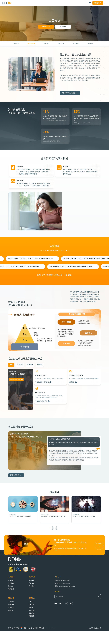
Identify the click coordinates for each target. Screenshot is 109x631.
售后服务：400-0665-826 (62, 583)
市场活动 (31, 613)
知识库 (31, 607)
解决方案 (11, 598)
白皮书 (31, 601)
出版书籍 (31, 610)
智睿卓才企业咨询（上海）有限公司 (34, 628)
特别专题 (31, 616)
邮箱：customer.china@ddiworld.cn (64, 586)
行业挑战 (31, 586)
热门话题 (31, 580)
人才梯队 (31, 583)
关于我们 (11, 577)
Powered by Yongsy (51, 628)
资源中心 (32, 598)
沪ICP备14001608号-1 (14, 628)
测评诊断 (11, 604)
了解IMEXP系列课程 (68, 93)
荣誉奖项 (11, 583)
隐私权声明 (97, 628)
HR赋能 (10, 610)
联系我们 (63, 26)
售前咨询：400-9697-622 (62, 580)
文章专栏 (31, 604)
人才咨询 (11, 601)
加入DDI (10, 586)
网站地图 (90, 628)
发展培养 (11, 607)
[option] (50, 388)
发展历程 (11, 580)
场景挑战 (32, 577)
